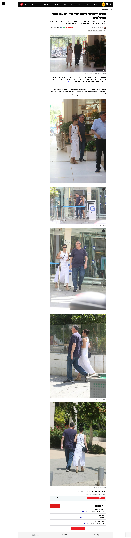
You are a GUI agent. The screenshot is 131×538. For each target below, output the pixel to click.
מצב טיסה (37, 4)
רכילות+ (80, 4)
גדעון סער (90, 30)
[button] (29, 69)
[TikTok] (26, 4)
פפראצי (88, 4)
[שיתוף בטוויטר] (58, 27)
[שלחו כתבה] (55, 27)
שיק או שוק (47, 4)
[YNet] (21, 4)
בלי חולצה (57, 4)
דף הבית (96, 4)
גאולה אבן (95, 30)
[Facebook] (29, 4)
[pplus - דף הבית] (106, 4)
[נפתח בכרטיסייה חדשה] (104, 28)
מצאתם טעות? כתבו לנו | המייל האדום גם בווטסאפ (96, 494)
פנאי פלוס (109, 9)
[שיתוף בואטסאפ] (64, 27)
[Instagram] (32, 4)
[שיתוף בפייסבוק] (61, 27)
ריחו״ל (73, 4)
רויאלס (66, 4)
